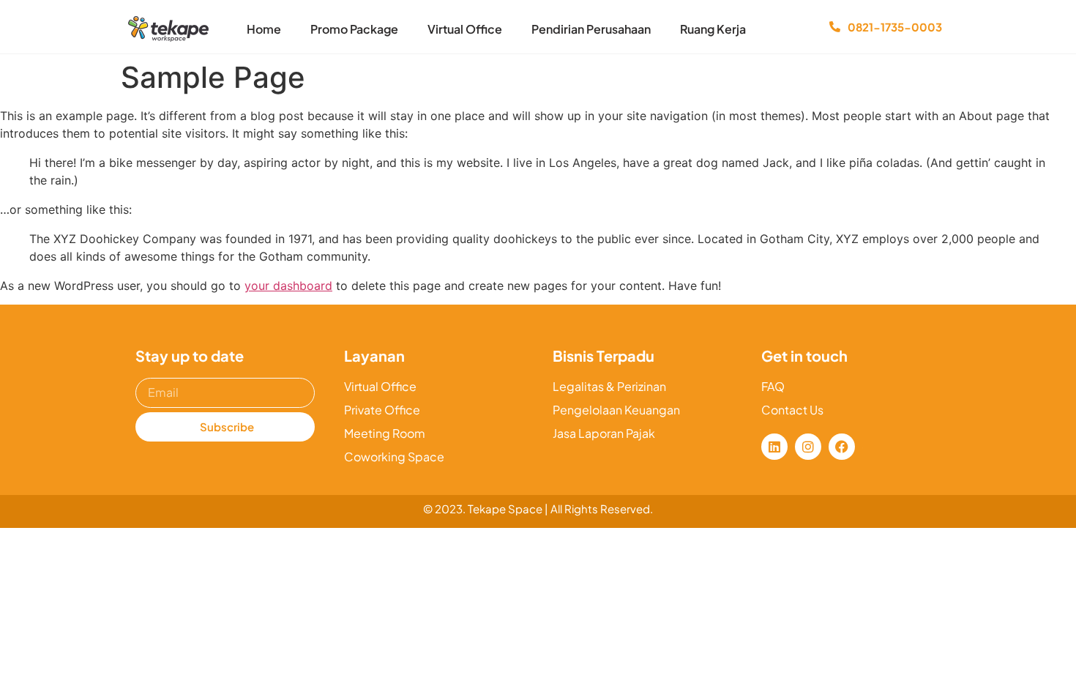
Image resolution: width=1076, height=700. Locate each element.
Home (264, 29)
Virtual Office (464, 29)
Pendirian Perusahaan (591, 29)
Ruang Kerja (713, 29)
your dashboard (288, 285)
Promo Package (354, 29)
